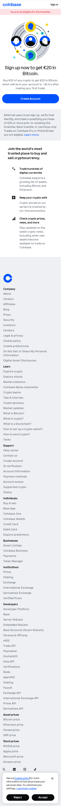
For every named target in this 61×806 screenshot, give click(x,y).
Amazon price (12, 761)
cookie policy (22, 778)
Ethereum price (13, 724)
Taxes (7, 439)
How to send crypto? (16, 434)
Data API (8, 661)
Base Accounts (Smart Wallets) (23, 630)
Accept (42, 797)
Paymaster (10, 651)
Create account (13, 460)
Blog (6, 309)
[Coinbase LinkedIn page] (14, 770)
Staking (8, 577)
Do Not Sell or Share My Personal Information (25, 353)
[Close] (52, 778)
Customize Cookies (26, 788)
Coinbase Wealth (14, 519)
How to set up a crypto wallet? (23, 429)
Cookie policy (12, 340)
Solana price (11, 730)
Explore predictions (16, 534)
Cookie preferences (16, 346)
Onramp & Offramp (15, 635)
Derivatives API (13, 708)
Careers (8, 299)
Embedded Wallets (15, 624)
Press (7, 314)
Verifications (11, 666)
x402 (6, 640)
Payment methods (15, 476)
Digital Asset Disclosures (19, 360)
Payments (9, 556)
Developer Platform (16, 609)
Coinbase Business (15, 550)
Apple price (10, 751)
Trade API (9, 645)
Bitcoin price (11, 719)
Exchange (9, 582)
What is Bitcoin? (13, 413)
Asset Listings (12, 545)
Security (8, 319)
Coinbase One (12, 513)
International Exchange (18, 587)
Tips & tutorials (13, 397)
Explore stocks (13, 376)
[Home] (12, 4)
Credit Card (10, 524)
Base (6, 614)
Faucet (7, 687)
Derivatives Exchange (17, 593)
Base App (9, 508)
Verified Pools (12, 598)
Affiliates (9, 304)
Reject (18, 797)
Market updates (13, 408)
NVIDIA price (11, 746)
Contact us (10, 455)
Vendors (8, 330)
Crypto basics (12, 392)
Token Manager (13, 561)
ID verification (12, 466)
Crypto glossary (13, 402)
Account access (13, 481)
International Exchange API (21, 698)
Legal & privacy (13, 335)
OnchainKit (10, 656)
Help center (11, 450)
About (7, 293)
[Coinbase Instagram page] (24, 770)
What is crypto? (13, 418)
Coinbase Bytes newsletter (21, 387)
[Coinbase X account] (4, 770)
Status (7, 492)
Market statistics (14, 382)
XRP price (9, 735)
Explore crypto (12, 371)
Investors (9, 325)
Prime (7, 572)
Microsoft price (13, 756)
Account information (16, 471)
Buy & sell (9, 503)
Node (6, 672)
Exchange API (12, 693)
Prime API (9, 703)
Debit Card (10, 529)
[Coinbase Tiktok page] (35, 770)
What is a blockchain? (17, 423)
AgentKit (9, 677)
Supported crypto (14, 487)
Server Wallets (13, 619)
